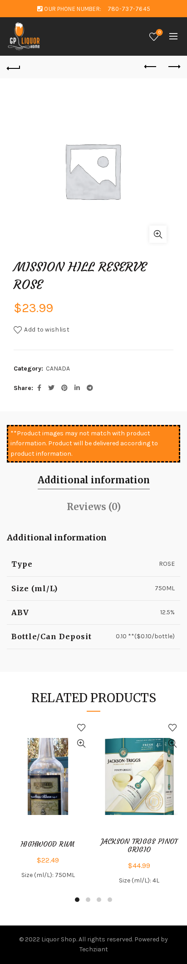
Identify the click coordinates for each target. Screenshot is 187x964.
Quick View (81, 744)
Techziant (93, 949)
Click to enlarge (158, 234)
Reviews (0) (94, 506)
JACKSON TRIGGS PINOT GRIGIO (139, 846)
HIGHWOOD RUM (48, 844)
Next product (173, 67)
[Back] (13, 67)
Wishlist (159, 32)
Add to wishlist (46, 329)
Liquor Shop (58, 939)
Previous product (150, 67)
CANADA (58, 368)
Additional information (94, 480)
